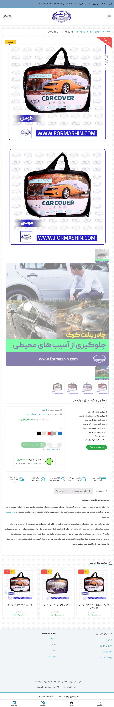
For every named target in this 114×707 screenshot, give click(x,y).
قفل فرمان (107, 651)
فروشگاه (52, 656)
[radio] (60, 433)
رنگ (60, 427)
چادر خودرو (100, 31)
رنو (91, 31)
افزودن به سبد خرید (31, 444)
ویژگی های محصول (81, 491)
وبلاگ (53, 650)
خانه (109, 31)
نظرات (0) (60, 491)
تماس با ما (51, 644)
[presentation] (5, 592)
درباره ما (52, 638)
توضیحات (100, 491)
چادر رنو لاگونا (82, 31)
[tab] (101, 491)
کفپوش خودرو (106, 645)
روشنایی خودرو (106, 657)
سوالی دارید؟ (95, 447)
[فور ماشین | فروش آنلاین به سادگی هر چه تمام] (61, 16)
